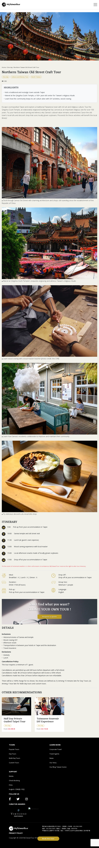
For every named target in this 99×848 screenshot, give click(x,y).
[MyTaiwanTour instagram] (26, 799)
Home (4, 67)
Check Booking (14, 780)
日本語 (17, 789)
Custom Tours (14, 763)
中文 (23, 789)
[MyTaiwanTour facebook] (10, 799)
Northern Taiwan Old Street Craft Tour (26, 67)
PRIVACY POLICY (16, 833)
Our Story (53, 763)
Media (11, 776)
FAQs (11, 785)
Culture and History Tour (20, 77)
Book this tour (48, 838)
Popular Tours (14, 749)
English (11, 789)
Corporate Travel (56, 749)
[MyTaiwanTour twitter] (18, 799)
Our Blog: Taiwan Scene (58, 767)
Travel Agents (54, 754)
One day (10, 67)
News (52, 758)
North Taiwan (36, 77)
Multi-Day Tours (14, 758)
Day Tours (12, 754)
